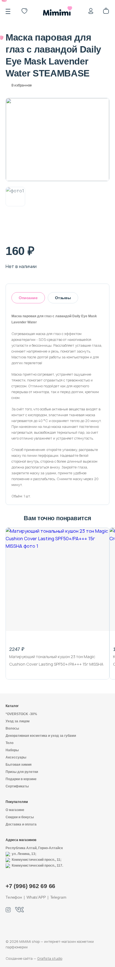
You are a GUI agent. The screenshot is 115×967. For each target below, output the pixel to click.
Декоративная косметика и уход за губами (41, 736)
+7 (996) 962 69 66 (30, 886)
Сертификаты (17, 786)
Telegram (58, 897)
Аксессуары (16, 757)
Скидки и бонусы (20, 817)
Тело (9, 743)
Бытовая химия (19, 765)
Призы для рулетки (22, 772)
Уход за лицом (18, 721)
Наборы (12, 750)
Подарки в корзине (21, 779)
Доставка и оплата (21, 824)
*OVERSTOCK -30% (21, 714)
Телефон (14, 897)
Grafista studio (49, 958)
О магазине (15, 810)
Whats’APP (36, 897)
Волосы (12, 728)
